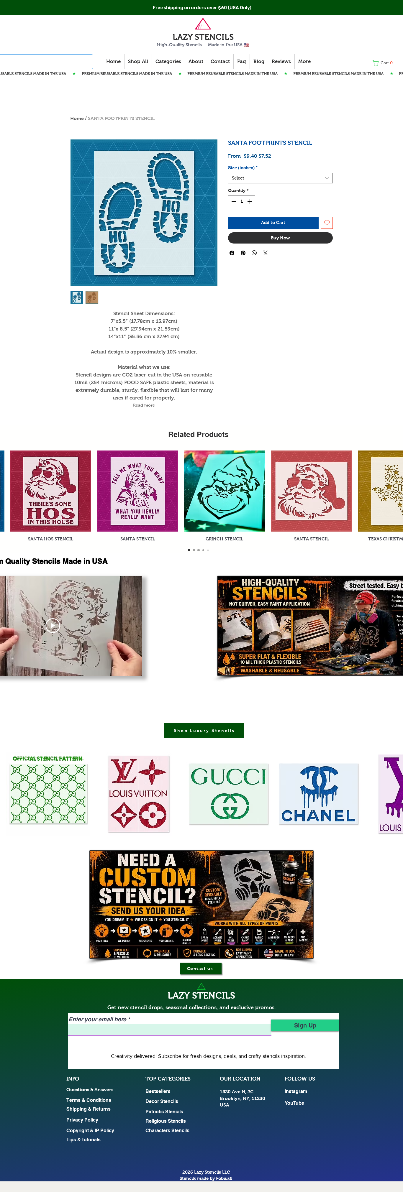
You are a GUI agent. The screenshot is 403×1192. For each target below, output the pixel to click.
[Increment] (250, 201)
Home (77, 118)
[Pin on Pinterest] (243, 253)
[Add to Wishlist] (327, 223)
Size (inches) (243, 167)
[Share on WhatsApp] (254, 253)
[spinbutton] (241, 201)
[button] (384, 63)
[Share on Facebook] (231, 253)
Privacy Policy (82, 1120)
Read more (144, 405)
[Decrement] (233, 201)
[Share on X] (265, 253)
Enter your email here (97, 1019)
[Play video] (52, 625)
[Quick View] (50, 491)
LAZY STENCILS (203, 37)
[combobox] (280, 178)
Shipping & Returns (88, 1109)
